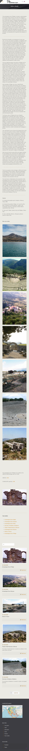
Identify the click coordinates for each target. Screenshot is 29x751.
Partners (6, 733)
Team (6, 727)
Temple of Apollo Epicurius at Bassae (12, 527)
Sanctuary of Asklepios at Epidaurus (12, 525)
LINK (8, 477)
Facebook (6, 744)
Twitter (5, 747)
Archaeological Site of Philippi (10, 533)
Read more (24, 570)
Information (7, 729)
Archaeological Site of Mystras (11, 529)
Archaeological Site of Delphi (10, 519)
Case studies (7, 735)
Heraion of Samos (8, 531)
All (3, 544)
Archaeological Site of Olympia (11, 521)
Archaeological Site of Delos (10, 523)
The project (7, 725)
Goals (6, 731)
